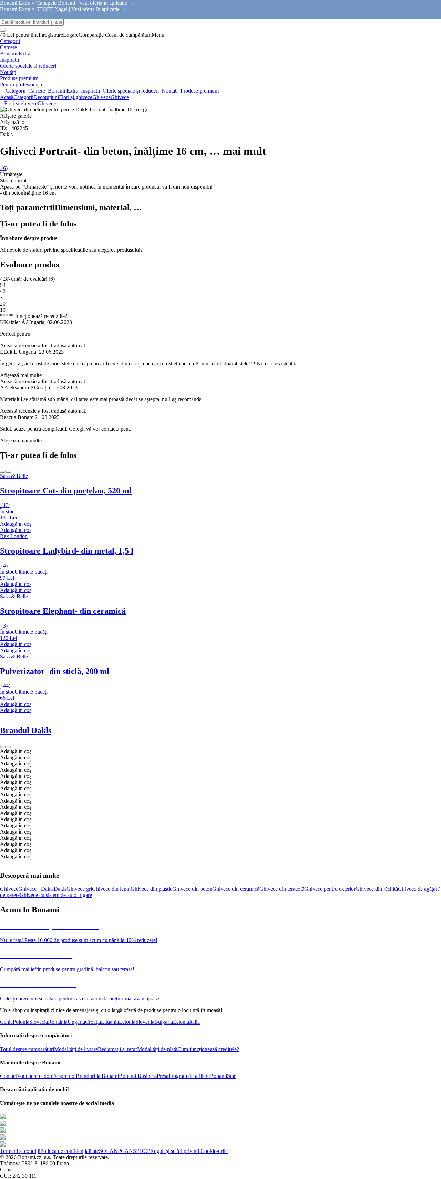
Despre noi (64, 1076)
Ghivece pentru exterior (330, 889)
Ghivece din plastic (151, 889)
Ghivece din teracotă (281, 889)
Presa (162, 1076)
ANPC (117, 1151)
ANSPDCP (137, 1151)
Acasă (6, 97)
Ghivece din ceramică (235, 889)
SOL (104, 1151)
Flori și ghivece (75, 97)
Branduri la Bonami (97, 1076)
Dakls (60, 889)
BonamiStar (223, 1076)
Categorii (23, 97)
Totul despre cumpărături (27, 1049)
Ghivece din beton (192, 889)
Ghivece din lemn (111, 889)
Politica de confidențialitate (69, 1151)
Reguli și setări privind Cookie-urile (189, 1151)
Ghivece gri (79, 889)
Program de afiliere (189, 1076)
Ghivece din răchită (377, 889)
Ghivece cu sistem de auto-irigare (56, 895)
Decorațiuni (46, 97)
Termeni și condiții (20, 1151)
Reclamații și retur (117, 1049)
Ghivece (120, 97)
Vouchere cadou (34, 1076)
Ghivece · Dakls (36, 889)
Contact (8, 1076)
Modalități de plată (157, 1049)
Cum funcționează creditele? (208, 1049)
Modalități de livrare (76, 1049)
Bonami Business (138, 1076)
